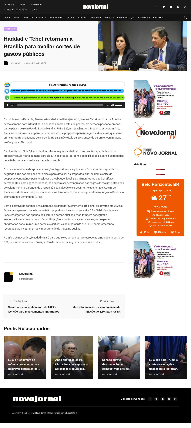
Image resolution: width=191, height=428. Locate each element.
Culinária (108, 17)
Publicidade (36, 4)
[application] (64, 105)
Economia (41, 17)
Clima (34, 9)
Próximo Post (107, 301)
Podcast (157, 17)
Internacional (56, 17)
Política (27, 17)
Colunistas (143, 17)
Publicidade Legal (125, 17)
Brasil (7, 17)
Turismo (95, 17)
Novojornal (26, 273)
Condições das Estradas (15, 9)
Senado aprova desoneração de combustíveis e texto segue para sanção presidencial (115, 369)
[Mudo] (112, 105)
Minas (17, 17)
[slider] (119, 105)
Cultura (70, 17)
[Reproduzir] (7, 105)
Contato (22, 4)
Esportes (82, 17)
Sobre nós (9, 4)
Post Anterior (20, 301)
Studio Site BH (71, 413)
